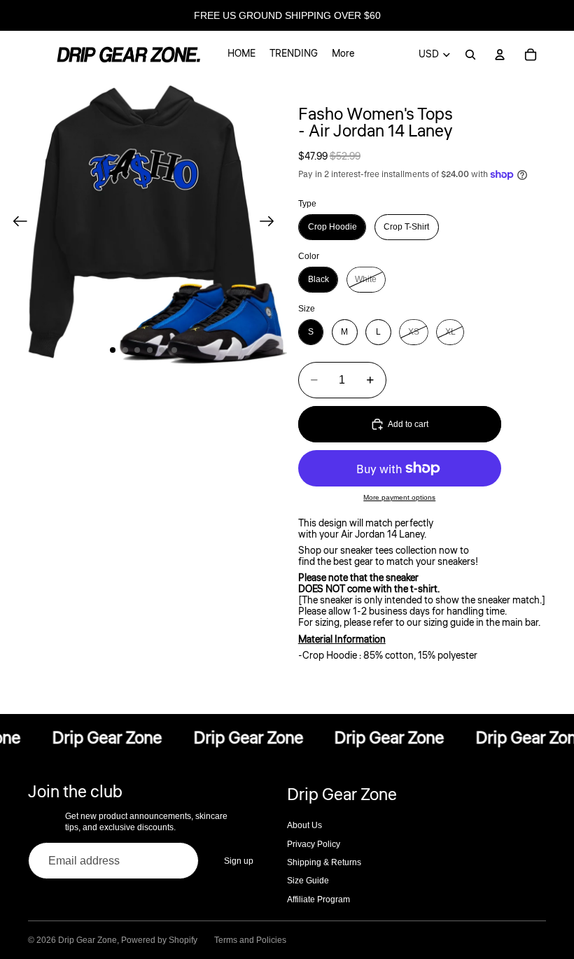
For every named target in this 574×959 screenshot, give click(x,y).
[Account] (499, 54)
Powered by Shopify (159, 940)
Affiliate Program (318, 899)
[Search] (470, 54)
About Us (304, 825)
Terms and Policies (250, 940)
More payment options (399, 497)
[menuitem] (343, 54)
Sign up (238, 861)
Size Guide (308, 881)
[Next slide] (271, 221)
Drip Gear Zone (87, 940)
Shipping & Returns (324, 862)
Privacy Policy (313, 844)
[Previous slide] (15, 221)
